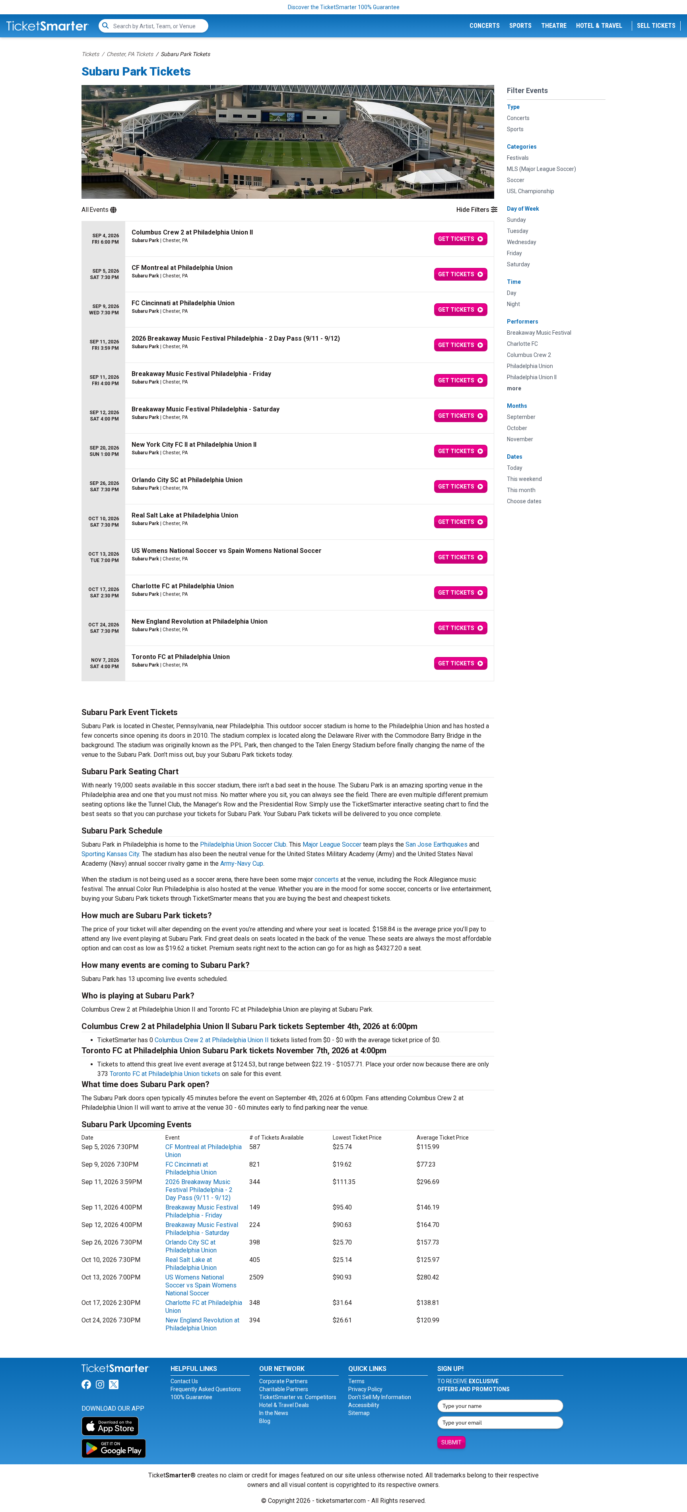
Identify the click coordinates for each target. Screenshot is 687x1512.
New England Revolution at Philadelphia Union (202, 1324)
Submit (451, 1442)
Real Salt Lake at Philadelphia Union (191, 1264)
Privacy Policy (365, 1389)
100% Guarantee (191, 1397)
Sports (520, 25)
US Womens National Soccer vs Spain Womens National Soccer (201, 1285)
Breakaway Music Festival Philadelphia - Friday (201, 1211)
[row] (288, 239)
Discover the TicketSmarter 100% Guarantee (344, 7)
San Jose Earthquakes (437, 844)
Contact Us (184, 1381)
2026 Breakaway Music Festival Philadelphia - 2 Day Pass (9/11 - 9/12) (199, 1190)
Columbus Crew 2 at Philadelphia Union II (212, 1040)
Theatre (554, 25)
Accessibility (363, 1405)
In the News (273, 1413)
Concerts (485, 25)
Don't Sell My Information (379, 1397)
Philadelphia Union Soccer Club (243, 844)
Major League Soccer (332, 844)
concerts (326, 879)
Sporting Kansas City (110, 854)
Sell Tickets (656, 25)
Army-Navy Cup (241, 863)
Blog (264, 1421)
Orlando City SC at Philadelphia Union (191, 1246)
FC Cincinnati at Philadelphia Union (191, 1168)
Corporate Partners (283, 1381)
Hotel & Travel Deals (284, 1405)
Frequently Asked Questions (206, 1389)
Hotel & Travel (599, 25)
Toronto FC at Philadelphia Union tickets (165, 1074)
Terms (356, 1381)
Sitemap (359, 1413)
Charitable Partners (283, 1389)
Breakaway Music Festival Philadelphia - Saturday (201, 1229)
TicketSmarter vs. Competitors (297, 1397)
